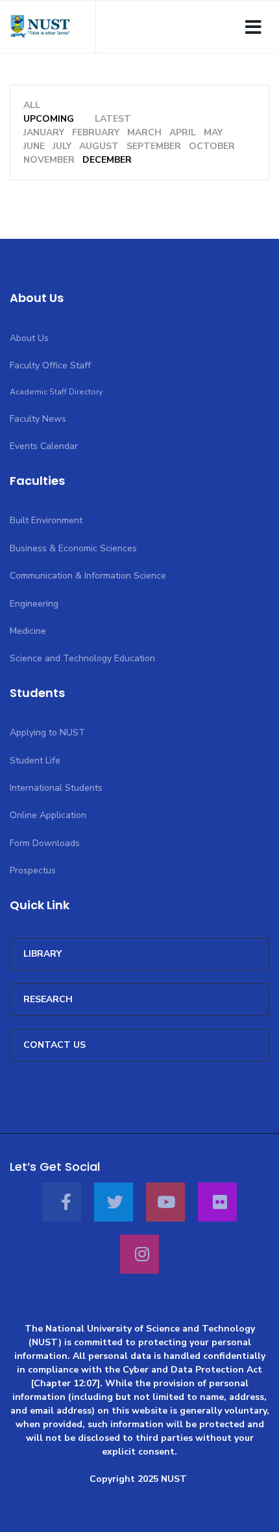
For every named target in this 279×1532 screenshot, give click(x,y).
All (31, 105)
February (95, 132)
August (99, 146)
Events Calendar (44, 446)
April (182, 132)
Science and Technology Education (82, 658)
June (34, 146)
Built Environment (46, 520)
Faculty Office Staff (50, 365)
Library (42, 954)
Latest (113, 119)
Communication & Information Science (88, 575)
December (107, 160)
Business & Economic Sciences (73, 548)
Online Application (48, 815)
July (62, 146)
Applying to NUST (47, 732)
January (43, 132)
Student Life (35, 760)
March (144, 132)
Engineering (34, 603)
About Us (29, 338)
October (212, 146)
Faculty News (38, 419)
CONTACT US (54, 1045)
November (49, 160)
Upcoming (48, 119)
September (154, 146)
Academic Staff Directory (56, 392)
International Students (56, 788)
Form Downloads (45, 843)
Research (48, 999)
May (213, 132)
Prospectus (33, 870)
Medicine (28, 631)
